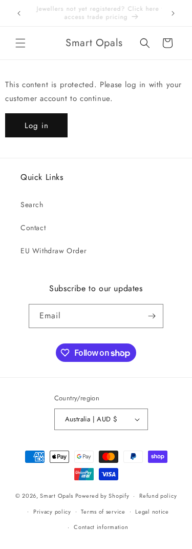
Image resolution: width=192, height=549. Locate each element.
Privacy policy (52, 511)
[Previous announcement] (19, 13)
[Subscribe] (151, 316)
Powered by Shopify (102, 496)
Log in (37, 125)
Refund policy (158, 496)
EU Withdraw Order (53, 251)
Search (32, 204)
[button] (20, 43)
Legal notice (151, 511)
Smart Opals (56, 496)
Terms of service (103, 511)
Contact (33, 227)
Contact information (101, 527)
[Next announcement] (173, 13)
